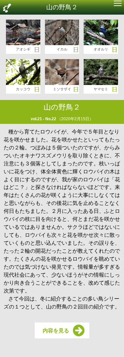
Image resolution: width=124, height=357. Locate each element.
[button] (118, 4)
